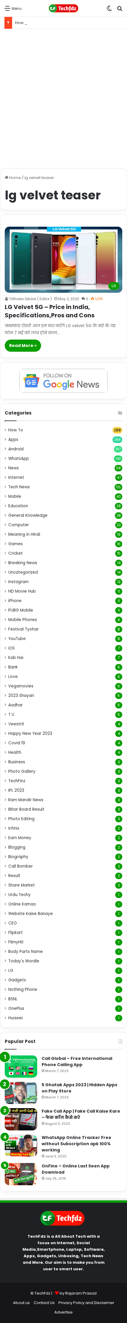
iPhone (15, 601)
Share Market (21, 885)
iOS (11, 648)
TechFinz (16, 781)
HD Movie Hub (22, 591)
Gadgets (17, 980)
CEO (12, 923)
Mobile (14, 496)
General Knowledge (28, 515)
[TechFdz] (63, 8)
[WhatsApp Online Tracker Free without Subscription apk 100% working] (21, 1146)
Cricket (15, 553)
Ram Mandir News (25, 800)
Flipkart (15, 932)
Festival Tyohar (23, 629)
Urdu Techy (19, 895)
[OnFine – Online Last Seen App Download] (21, 1174)
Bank (13, 667)
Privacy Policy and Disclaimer (86, 1303)
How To (15, 430)
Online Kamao (22, 904)
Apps (13, 439)
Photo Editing (21, 819)
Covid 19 (16, 743)
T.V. (11, 714)
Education (18, 506)
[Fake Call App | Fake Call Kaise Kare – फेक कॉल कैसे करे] (21, 1119)
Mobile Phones (22, 620)
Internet (16, 477)
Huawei (15, 1018)
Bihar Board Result (26, 809)
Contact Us (44, 1303)
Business (16, 762)
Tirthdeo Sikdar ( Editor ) (30, 298)
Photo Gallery (21, 771)
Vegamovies (20, 686)
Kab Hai (15, 657)
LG (10, 970)
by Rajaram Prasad (78, 1293)
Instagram (18, 582)
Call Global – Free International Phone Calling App (77, 1061)
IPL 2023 (16, 790)
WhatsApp (18, 458)
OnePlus (16, 1008)
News (13, 468)
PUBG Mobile (20, 610)
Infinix (13, 828)
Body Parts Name (25, 951)
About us (21, 1303)
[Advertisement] (63, 98)
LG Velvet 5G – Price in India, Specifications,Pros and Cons (50, 311)
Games (15, 544)
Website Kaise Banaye (30, 913)
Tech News (19, 487)
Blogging (16, 847)
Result (14, 876)
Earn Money (19, 838)
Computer (18, 525)
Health (14, 752)
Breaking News (22, 563)
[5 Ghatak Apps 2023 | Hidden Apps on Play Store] (21, 1093)
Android (16, 449)
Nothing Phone (22, 989)
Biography (18, 857)
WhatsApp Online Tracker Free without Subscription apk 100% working (76, 1144)
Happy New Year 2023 (30, 733)
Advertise (63, 1312)
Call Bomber (20, 866)
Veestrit (16, 724)
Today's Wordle (23, 961)
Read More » (23, 345)
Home (14, 177)
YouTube (17, 638)
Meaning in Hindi (24, 534)
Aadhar (15, 705)
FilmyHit (16, 942)
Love (13, 676)
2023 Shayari (21, 695)
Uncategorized (23, 572)
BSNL (12, 999)
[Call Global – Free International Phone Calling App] (21, 1066)
